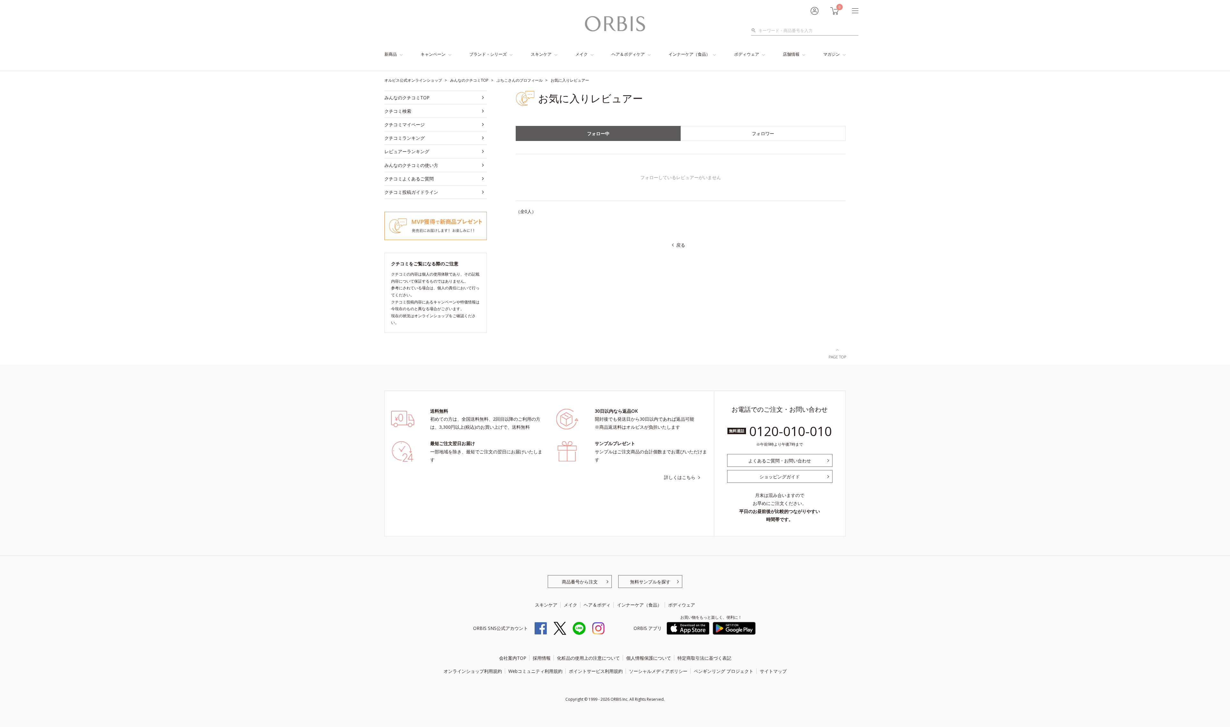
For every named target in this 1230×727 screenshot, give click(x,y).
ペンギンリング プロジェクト (723, 671)
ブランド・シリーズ (488, 54)
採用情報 (542, 658)
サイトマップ (773, 671)
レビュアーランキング (406, 151)
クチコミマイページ (404, 124)
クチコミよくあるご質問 (409, 179)
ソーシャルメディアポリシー (658, 671)
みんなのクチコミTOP (407, 98)
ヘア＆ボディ (597, 605)
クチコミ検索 (397, 111)
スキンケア (541, 54)
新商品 (390, 54)
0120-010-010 (790, 431)
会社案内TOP (512, 658)
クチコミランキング (404, 138)
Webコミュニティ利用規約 (535, 671)
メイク (581, 54)
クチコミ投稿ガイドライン (411, 192)
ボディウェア (746, 54)
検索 (755, 30)
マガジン (831, 54)
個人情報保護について (648, 658)
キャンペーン (433, 54)
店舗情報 (791, 54)
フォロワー (763, 133)
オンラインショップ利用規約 (473, 671)
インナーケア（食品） (689, 54)
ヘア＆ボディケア (628, 54)
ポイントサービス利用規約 (596, 671)
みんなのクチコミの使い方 (411, 165)
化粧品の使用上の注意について (588, 658)
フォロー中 (598, 133)
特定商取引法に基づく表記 (704, 658)
